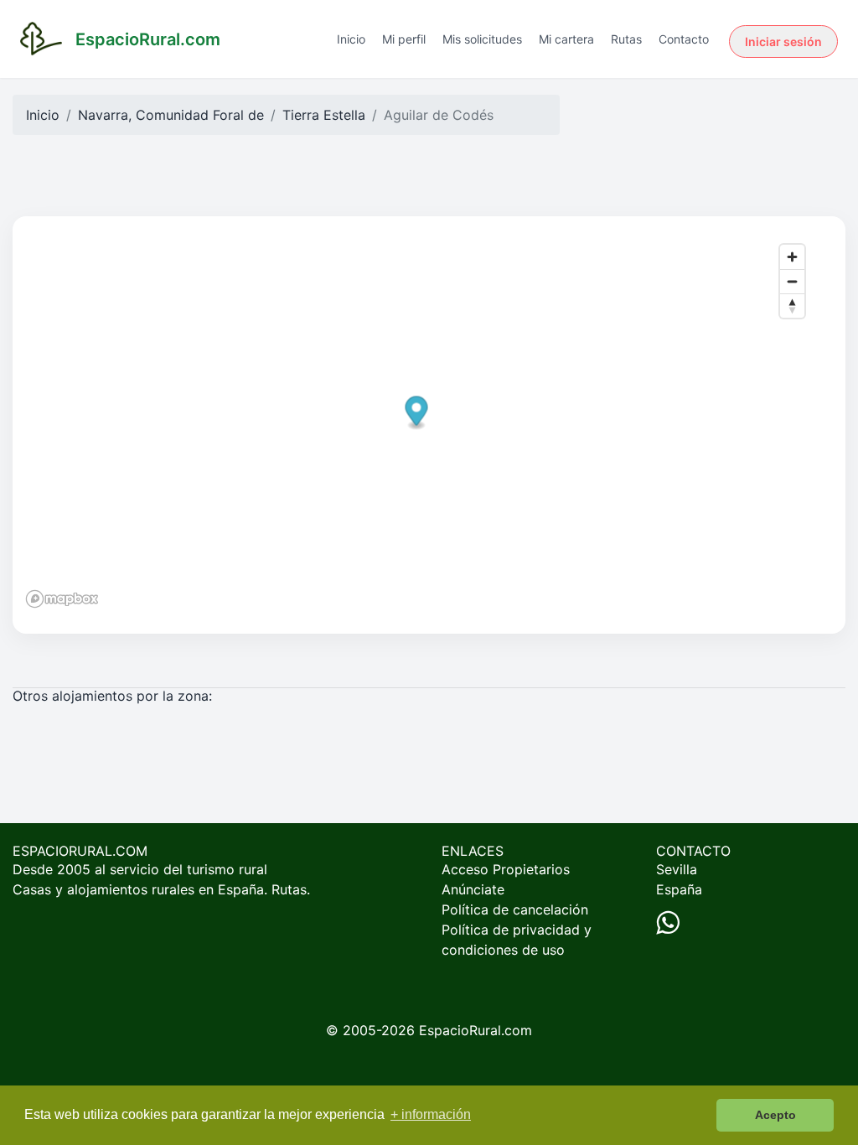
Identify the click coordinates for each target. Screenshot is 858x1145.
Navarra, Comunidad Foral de (171, 114)
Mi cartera (566, 39)
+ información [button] (430, 1114)
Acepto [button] (775, 1115)
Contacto (684, 39)
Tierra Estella (323, 114)
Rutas (626, 39)
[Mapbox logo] (62, 599)
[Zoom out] (792, 281)
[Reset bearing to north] (792, 305)
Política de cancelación (515, 909)
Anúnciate (473, 889)
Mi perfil (404, 39)
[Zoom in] (792, 257)
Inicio (351, 39)
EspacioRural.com (475, 1030)
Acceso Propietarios (506, 869)
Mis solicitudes (482, 39)
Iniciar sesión (783, 41)
